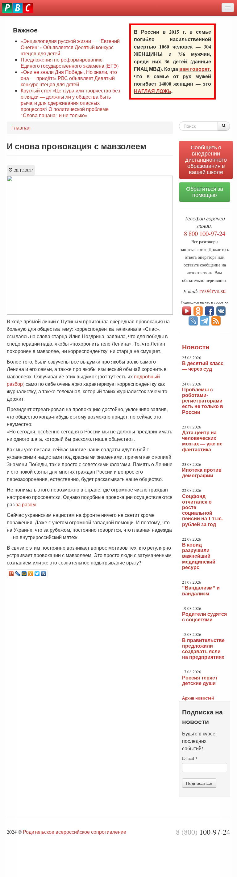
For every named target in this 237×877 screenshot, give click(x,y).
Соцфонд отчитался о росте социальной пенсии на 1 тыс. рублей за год (202, 510)
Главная (21, 127)
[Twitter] (37, 574)
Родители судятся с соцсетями (204, 617)
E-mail (190, 758)
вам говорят (194, 68)
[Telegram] (205, 320)
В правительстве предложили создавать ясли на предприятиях (203, 649)
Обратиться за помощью (204, 191)
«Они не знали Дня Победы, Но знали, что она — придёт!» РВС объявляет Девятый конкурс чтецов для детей (69, 78)
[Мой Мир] (24, 574)
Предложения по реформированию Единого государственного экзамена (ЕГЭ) (69, 62)
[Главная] (18, 7)
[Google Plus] (11, 574)
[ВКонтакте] (43, 574)
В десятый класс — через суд (202, 366)
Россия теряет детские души (200, 680)
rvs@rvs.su (212, 291)
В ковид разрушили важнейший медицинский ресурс (198, 556)
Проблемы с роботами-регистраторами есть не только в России (202, 400)
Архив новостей (198, 698)
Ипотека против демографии (202, 472)
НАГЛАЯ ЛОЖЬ (152, 91)
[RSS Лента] (216, 320)
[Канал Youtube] (187, 310)
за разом (26, 504)
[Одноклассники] (30, 574)
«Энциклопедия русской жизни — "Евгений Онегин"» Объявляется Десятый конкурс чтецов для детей (70, 47)
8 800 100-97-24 (204, 233)
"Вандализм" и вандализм (201, 590)
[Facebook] (209, 310)
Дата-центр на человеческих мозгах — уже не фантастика (202, 441)
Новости (196, 346)
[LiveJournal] (18, 574)
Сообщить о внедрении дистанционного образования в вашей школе (206, 160)
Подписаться (199, 783)
